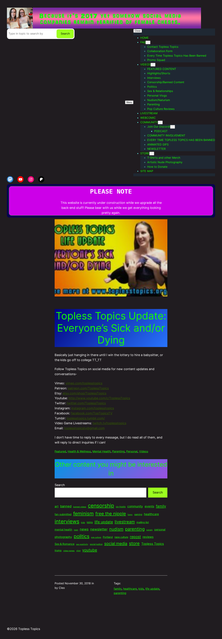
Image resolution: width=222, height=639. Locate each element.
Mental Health (101, 451)
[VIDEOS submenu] (153, 64)
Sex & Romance (64, 544)
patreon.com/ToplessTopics (88, 388)
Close (137, 31)
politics (81, 536)
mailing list (142, 522)
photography (63, 537)
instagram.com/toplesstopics (92, 408)
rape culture (121, 537)
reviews (148, 537)
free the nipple (110, 513)
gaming (138, 514)
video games (69, 551)
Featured (60, 451)
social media (115, 543)
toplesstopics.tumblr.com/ (86, 418)
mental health (63, 529)
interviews (67, 521)
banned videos (79, 507)
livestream (125, 521)
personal (159, 529)
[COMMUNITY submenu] (160, 122)
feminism (83, 513)
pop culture (96, 537)
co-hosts (121, 506)
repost (135, 536)
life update (104, 522)
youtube (89, 550)
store (134, 543)
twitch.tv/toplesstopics (109, 423)
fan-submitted (63, 514)
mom (76, 530)
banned (65, 506)
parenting (135, 529)
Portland (108, 537)
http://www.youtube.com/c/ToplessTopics (99, 398)
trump (58, 550)
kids (83, 522)
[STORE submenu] (151, 153)
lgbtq (90, 522)
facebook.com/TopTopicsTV (91, 413)
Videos (143, 451)
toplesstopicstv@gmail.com (84, 428)
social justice (96, 544)
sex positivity (82, 544)
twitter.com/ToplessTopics (86, 403)
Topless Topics (152, 544)
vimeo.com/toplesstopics (84, 383)
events (149, 506)
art (56, 506)
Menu (129, 102)
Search (65, 33)
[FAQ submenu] (148, 42)
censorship (101, 506)
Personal (132, 451)
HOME (144, 37)
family (161, 506)
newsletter (99, 529)
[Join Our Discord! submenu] (172, 127)
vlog (78, 550)
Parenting (118, 451)
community (135, 506)
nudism (116, 529)
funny (130, 514)
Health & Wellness (79, 451)
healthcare (151, 514)
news (84, 529)
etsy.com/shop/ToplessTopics (84, 393)
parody (149, 530)
